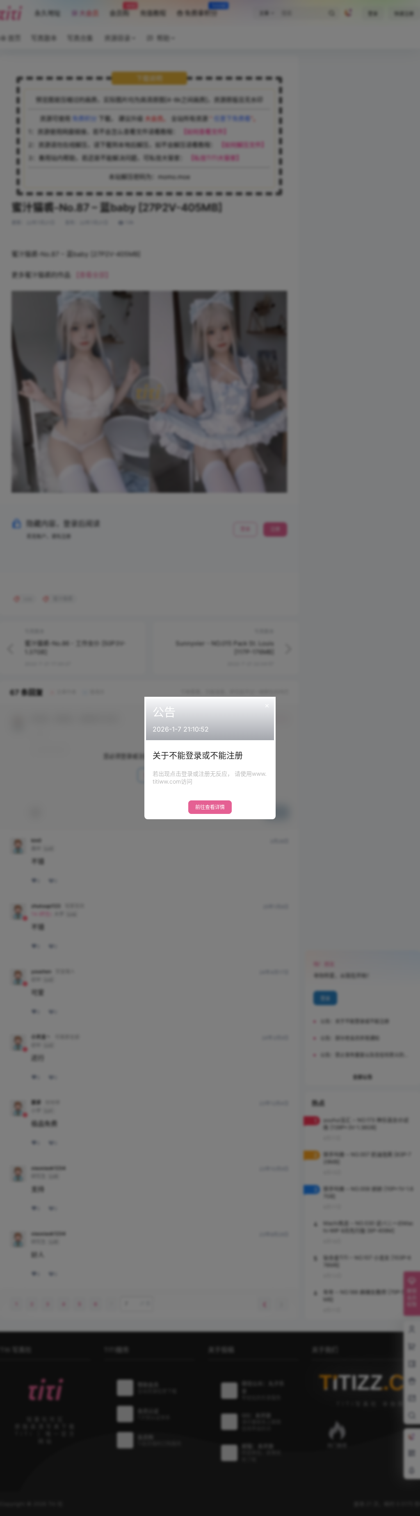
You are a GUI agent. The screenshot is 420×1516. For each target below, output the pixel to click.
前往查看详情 (210, 807)
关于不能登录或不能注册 (198, 756)
